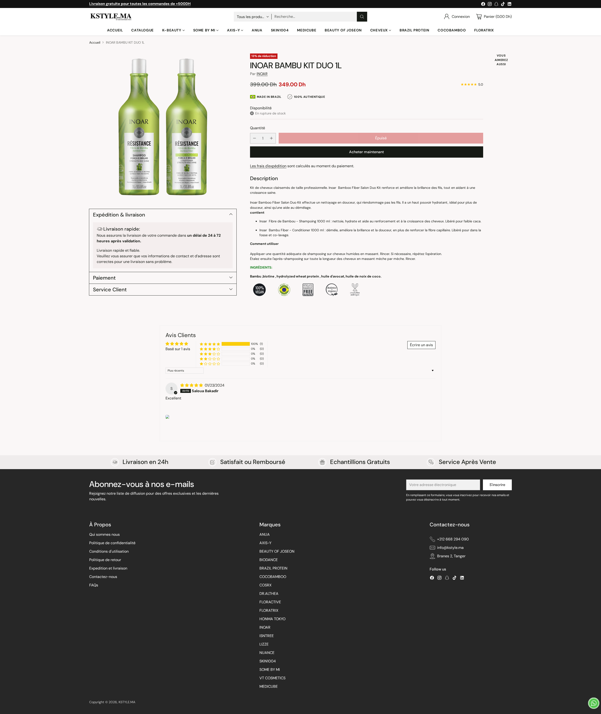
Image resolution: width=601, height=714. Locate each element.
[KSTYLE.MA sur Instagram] (489, 5)
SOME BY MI (269, 669)
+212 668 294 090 (453, 539)
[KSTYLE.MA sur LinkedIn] (509, 5)
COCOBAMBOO (272, 576)
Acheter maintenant (366, 151)
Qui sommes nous (104, 534)
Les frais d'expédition (268, 165)
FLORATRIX (268, 610)
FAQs (93, 585)
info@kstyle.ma (450, 547)
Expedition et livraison (108, 568)
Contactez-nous (103, 576)
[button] (210, 344)
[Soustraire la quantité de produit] (254, 138)
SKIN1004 (267, 661)
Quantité (257, 127)
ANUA (264, 534)
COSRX (265, 585)
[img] (192, 385)
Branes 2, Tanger (451, 556)
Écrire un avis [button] (421, 344)
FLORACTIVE (270, 602)
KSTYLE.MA (127, 702)
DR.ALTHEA (268, 593)
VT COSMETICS (272, 678)
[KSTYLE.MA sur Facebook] (483, 5)
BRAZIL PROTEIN (273, 568)
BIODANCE (268, 559)
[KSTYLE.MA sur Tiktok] (503, 5)
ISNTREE (266, 635)
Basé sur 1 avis (178, 348)
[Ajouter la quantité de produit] (271, 138)
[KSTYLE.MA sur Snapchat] (496, 5)
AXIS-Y (265, 542)
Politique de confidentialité (112, 542)
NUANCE (266, 652)
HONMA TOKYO (272, 618)
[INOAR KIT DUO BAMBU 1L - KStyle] (162, 127)
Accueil (94, 42)
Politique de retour (105, 559)
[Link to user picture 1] (167, 417)
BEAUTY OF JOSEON (276, 551)
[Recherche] (362, 17)
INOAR (262, 73)
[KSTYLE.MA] (111, 16)
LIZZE (264, 644)
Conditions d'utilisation (109, 551)
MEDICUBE (268, 686)
